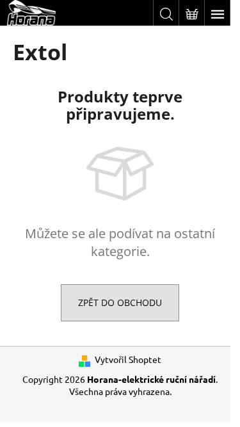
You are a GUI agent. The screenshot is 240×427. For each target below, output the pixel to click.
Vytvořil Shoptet (128, 359)
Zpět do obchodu (120, 302)
